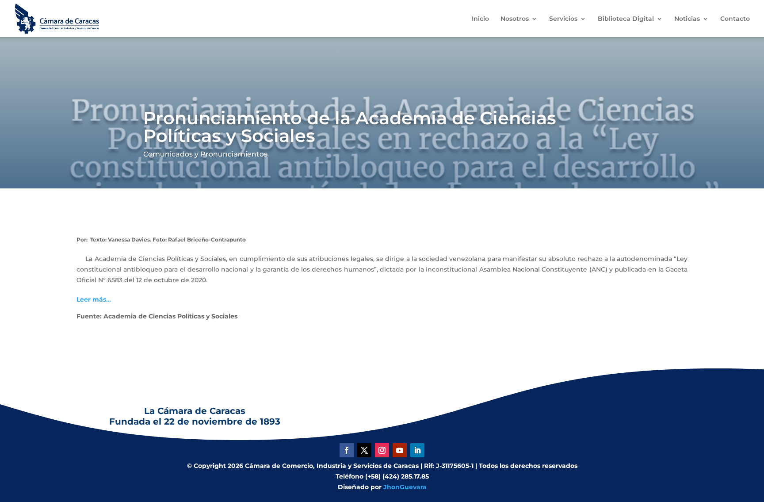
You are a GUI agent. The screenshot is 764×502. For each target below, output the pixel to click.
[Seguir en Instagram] (382, 450)
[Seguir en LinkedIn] (417, 450)
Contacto (735, 19)
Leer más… (93, 299)
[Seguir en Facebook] (347, 450)
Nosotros (514, 19)
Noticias (687, 19)
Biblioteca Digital (626, 19)
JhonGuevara (405, 487)
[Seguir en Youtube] (400, 450)
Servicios (563, 19)
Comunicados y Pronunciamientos (205, 154)
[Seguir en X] (364, 450)
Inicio (480, 19)
